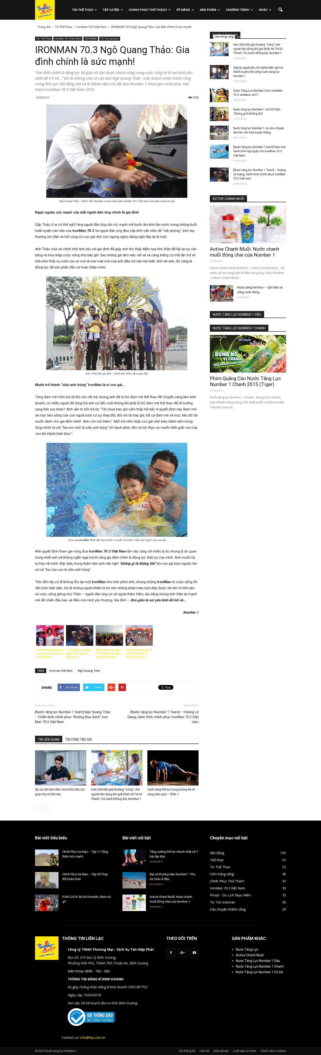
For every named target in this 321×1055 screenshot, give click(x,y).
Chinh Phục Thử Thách (148, 10)
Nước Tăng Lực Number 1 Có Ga (259, 972)
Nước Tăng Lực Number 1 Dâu (258, 961)
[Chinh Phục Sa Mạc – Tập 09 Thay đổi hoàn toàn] (47, 880)
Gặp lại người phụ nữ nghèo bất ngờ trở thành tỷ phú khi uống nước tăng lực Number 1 (258, 72)
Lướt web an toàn (244, 1051)
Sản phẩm (208, 10)
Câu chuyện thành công (228, 909)
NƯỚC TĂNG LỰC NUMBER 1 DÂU (237, 314)
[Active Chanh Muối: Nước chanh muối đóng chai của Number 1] (248, 224)
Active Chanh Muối (250, 955)
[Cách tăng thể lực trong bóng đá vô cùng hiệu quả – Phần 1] (173, 768)
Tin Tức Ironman (110, 38)
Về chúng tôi (187, 1051)
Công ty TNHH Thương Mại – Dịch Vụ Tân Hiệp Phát (111, 949)
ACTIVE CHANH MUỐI (228, 199)
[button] (280, 10)
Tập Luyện (111, 10)
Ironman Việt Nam (61, 670)
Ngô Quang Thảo (89, 670)
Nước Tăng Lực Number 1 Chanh (260, 966)
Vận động (217, 853)
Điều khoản (221, 1051)
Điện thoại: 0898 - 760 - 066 (89, 971)
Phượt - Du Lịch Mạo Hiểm (230, 895)
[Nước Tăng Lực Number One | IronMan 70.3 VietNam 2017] (219, 95)
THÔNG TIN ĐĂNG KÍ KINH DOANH (95, 979)
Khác (263, 10)
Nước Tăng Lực (247, 949)
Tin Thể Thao (82, 10)
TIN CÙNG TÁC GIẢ (78, 739)
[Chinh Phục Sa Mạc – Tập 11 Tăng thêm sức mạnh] (47, 857)
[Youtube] (194, 952)
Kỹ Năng (183, 10)
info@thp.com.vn (93, 1037)
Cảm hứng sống (224, 36)
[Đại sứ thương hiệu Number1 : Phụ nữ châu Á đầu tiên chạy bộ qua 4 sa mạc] (134, 880)
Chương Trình (237, 10)
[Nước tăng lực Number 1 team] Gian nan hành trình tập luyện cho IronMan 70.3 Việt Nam (259, 151)
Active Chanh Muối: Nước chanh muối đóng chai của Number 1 (244, 252)
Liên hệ (204, 1051)
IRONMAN (91, 38)
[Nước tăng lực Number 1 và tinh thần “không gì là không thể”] (219, 114)
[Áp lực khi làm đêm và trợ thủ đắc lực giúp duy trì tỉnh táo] (60, 768)
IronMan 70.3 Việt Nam (68, 38)
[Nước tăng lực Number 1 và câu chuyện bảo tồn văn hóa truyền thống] (219, 133)
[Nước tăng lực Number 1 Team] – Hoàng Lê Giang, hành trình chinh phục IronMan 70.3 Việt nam (163, 717)
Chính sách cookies (273, 1051)
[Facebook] (171, 952)
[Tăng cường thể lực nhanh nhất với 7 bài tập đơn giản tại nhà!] (134, 857)
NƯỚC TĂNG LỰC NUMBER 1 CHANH (239, 328)
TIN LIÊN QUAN (48, 739)
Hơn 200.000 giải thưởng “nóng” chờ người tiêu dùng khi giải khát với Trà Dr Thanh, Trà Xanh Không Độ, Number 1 (116, 794)
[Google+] (182, 952)
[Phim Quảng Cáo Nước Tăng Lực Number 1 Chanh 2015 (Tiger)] (248, 354)
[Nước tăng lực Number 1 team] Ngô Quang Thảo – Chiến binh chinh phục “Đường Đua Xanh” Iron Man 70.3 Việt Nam (73, 717)
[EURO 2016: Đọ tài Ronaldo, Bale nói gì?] (47, 903)
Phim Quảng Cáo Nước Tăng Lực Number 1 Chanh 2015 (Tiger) (245, 381)
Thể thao (217, 860)
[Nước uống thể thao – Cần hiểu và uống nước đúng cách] (221, 293)
